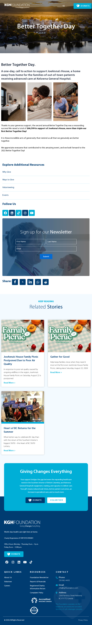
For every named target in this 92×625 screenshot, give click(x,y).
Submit (46, 256)
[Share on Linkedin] (30, 282)
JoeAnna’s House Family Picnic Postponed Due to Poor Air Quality (21, 361)
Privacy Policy (83, 620)
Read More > (9, 383)
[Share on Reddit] (46, 282)
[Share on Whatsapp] (38, 282)
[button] (63, 6)
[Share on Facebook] (15, 282)
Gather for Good (59, 357)
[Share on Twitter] (23, 282)
